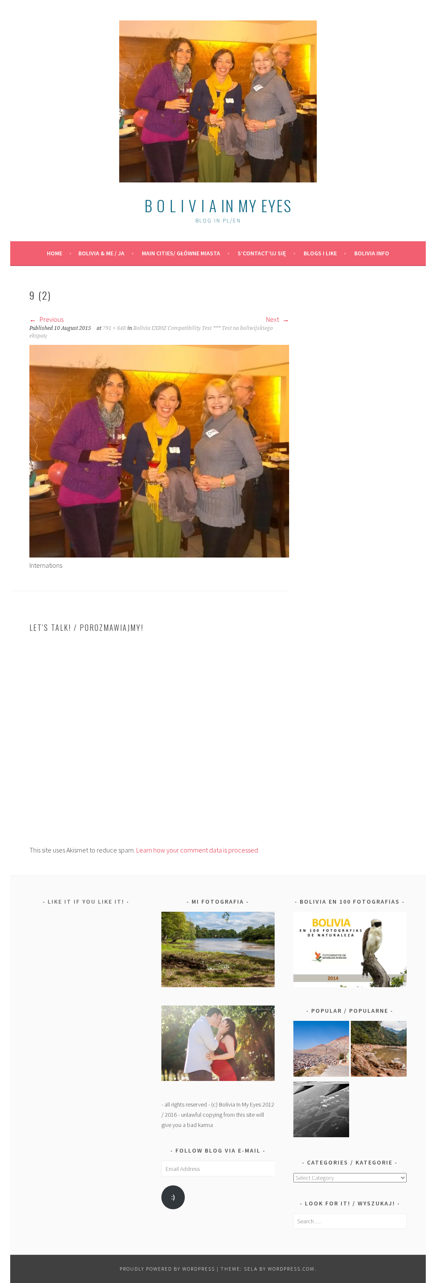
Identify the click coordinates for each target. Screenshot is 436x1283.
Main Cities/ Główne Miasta (181, 253)
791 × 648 (114, 328)
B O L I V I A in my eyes (218, 205)
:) (173, 1197)
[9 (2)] (159, 555)
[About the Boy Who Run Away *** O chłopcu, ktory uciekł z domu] (321, 1050)
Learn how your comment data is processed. (197, 850)
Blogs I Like (320, 253)
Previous (50, 319)
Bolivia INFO (371, 253)
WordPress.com (291, 1269)
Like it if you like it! (86, 901)
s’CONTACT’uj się (262, 253)
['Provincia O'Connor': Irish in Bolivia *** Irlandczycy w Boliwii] (379, 1050)
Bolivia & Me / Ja (101, 253)
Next (273, 319)
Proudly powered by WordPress (167, 1269)
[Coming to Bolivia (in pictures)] (321, 1110)
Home (54, 253)
